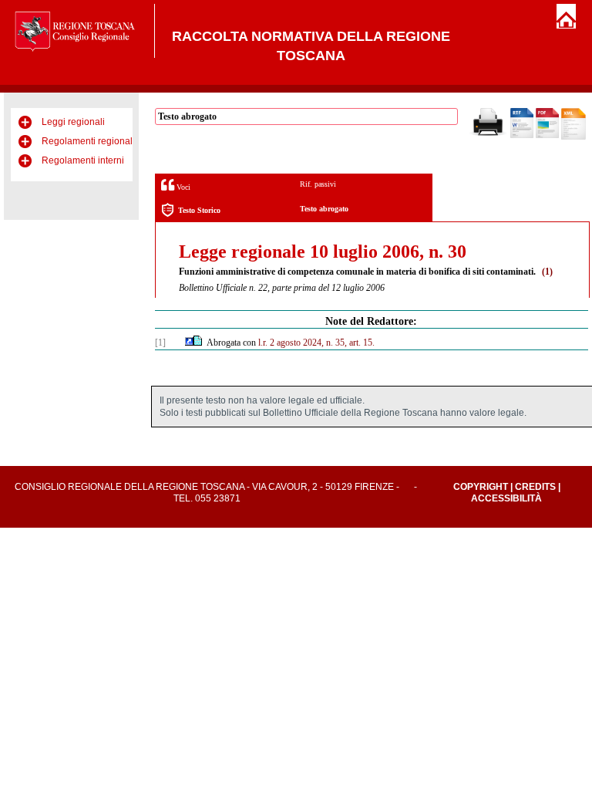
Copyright (480, 486)
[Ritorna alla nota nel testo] (189, 342)
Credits (535, 486)
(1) (547, 271)
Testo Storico (199, 210)
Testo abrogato (324, 208)
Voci (182, 187)
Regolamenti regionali (88, 141)
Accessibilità (506, 498)
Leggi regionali (73, 121)
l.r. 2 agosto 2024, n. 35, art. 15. (316, 342)
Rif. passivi (318, 184)
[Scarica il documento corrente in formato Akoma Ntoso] (573, 136)
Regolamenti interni (83, 160)
